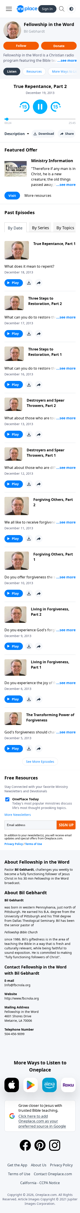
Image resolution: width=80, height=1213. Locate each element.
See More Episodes (40, 761)
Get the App (17, 1165)
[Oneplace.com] (27, 9)
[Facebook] (25, 1145)
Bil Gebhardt (34, 31)
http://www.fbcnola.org (21, 998)
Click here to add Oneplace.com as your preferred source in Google (42, 1121)
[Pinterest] (40, 1145)
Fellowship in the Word (49, 24)
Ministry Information (52, 160)
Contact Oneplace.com (53, 1173)
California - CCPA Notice (40, 1182)
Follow (21, 46)
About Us (38, 1165)
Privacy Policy (61, 1165)
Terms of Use (19, 1173)
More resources (37, 195)
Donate (58, 46)
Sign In (47, 9)
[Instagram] (54, 1145)
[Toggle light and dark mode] (71, 9)
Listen (11, 71)
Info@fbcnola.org (17, 985)
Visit (12, 195)
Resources (34, 71)
